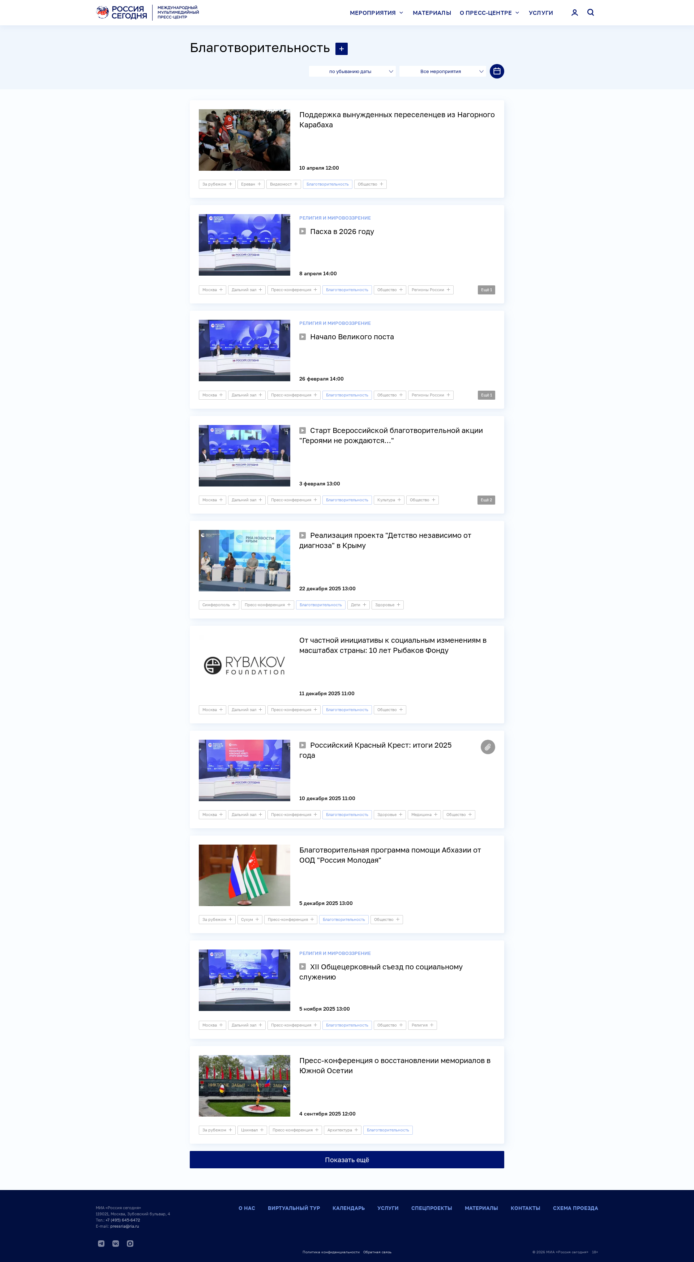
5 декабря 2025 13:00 (326, 903)
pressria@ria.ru (124, 1226)
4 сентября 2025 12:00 (327, 1113)
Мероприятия (373, 12)
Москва (209, 289)
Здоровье (384, 604)
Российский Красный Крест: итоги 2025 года (375, 749)
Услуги (541, 12)
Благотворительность (260, 47)
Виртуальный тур (294, 1208)
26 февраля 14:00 (321, 378)
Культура (386, 499)
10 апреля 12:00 (319, 168)
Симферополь (216, 604)
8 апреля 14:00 (318, 273)
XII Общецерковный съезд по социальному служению (381, 971)
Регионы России (428, 289)
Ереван (248, 184)
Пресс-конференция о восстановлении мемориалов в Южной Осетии (394, 1065)
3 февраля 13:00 (319, 483)
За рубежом (214, 184)
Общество (367, 184)
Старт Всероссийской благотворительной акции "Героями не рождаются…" (391, 435)
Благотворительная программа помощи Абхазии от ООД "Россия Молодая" (390, 854)
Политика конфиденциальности (331, 1252)
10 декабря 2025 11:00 (327, 798)
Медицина (421, 814)
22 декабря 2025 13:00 (327, 588)
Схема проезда (575, 1208)
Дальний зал (244, 289)
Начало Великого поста (352, 336)
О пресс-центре (486, 12)
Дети (355, 604)
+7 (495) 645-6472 (123, 1220)
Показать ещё (347, 1160)
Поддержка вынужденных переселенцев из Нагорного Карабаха (397, 119)
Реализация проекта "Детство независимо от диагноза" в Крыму (385, 540)
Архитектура (339, 1129)
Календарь (349, 1208)
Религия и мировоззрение (335, 218)
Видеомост (281, 184)
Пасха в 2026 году (342, 231)
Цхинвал (249, 1129)
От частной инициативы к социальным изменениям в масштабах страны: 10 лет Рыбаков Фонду (393, 645)
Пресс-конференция (291, 289)
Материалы (432, 12)
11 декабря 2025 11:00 (327, 693)
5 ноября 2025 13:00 (324, 1009)
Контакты (525, 1208)
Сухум (247, 919)
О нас (247, 1208)
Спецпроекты (431, 1208)
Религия (420, 1025)
